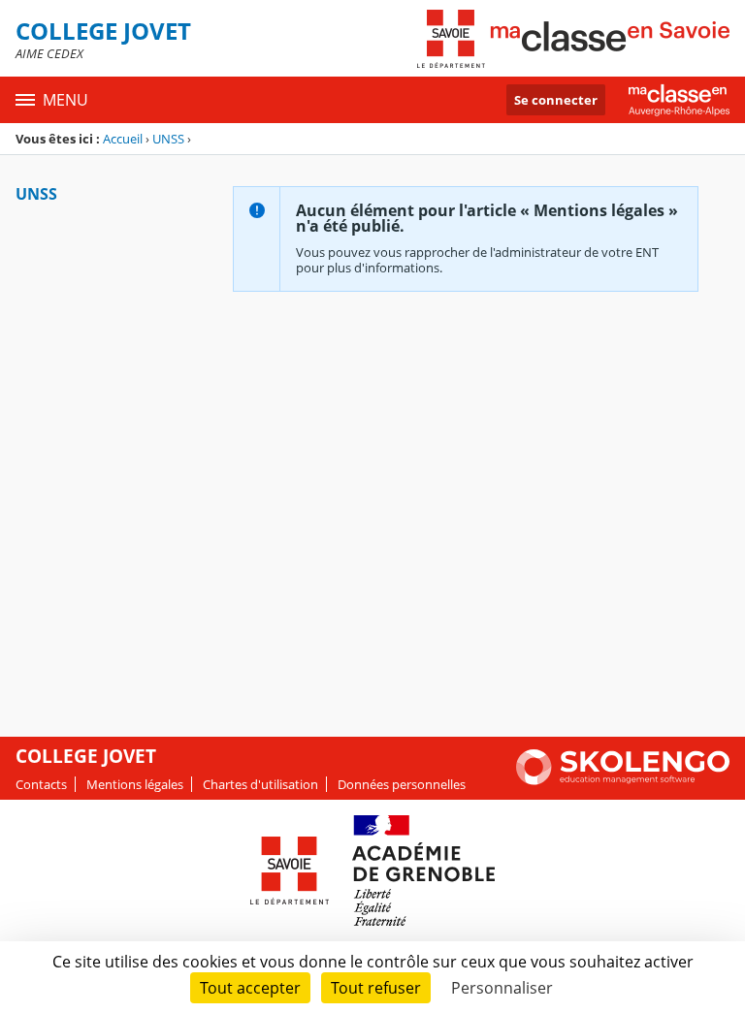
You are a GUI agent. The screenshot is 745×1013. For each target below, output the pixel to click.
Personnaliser (502, 987)
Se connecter (556, 100)
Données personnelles (402, 784)
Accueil (123, 138)
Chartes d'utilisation (260, 784)
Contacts (41, 784)
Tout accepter (250, 987)
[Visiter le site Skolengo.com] (622, 780)
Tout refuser (376, 987)
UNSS (168, 138)
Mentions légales (134, 784)
